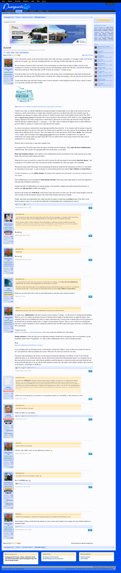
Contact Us (89, 569)
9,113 (11, 495)
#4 (90, 296)
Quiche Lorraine (101, 79)
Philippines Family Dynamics (102, 32)
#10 (90, 530)
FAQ (47, 11)
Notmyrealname (32, 50)
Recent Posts (13, 13)
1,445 (11, 296)
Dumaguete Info (9, 11)
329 (12, 425)
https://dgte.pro (111, 566)
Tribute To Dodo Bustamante (102, 37)
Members (40, 11)
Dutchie (99, 48)
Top (112, 569)
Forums (19, 11)
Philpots (8, 387)
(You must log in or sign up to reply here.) (82, 543)
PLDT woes (100, 59)
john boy (100, 52)
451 (12, 80)
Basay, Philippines (9, 433)
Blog (38, 1)
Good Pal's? (101, 51)
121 (12, 395)
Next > (19, 55)
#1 (90, 207)
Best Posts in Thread (87, 55)
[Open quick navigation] (91, 17)
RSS (114, 568)
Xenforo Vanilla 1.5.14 (8, 569)
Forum (44, 1)
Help (95, 569)
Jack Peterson (8, 483)
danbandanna (8, 224)
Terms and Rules (70, 569)
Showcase (33, 11)
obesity (12, 52)
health (8, 52)
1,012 (11, 236)
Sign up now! (104, 19)
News (33, 1)
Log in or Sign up (110, 3)
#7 (90, 419)
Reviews (10, 1)
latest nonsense (101, 67)
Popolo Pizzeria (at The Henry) (105, 75)
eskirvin (8, 415)
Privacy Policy (81, 569)
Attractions (26, 1)
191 (12, 427)
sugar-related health (24, 52)
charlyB (99, 57)
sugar (17, 52)
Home (3, 1)
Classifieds (17, 1)
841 (12, 393)
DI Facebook (86, 557)
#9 (90, 487)
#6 (90, 399)
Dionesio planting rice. (100, 27)
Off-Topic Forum (16, 50)
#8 (90, 453)
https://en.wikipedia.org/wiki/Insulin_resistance (29, 345)
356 (12, 238)
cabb (8, 289)
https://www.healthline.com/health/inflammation (29, 332)
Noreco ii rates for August (104, 46)
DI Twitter (85, 558)
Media (25, 11)
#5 (90, 371)
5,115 (11, 78)
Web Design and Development (53, 558)
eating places (101, 56)
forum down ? (101, 83)
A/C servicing (101, 71)
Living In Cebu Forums (51, 557)
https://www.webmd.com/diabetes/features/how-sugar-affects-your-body (40, 107)
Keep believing (101, 63)
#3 (90, 260)
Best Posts (5, 13)
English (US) (20, 569)
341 (12, 298)
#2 (90, 235)
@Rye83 (17, 134)
